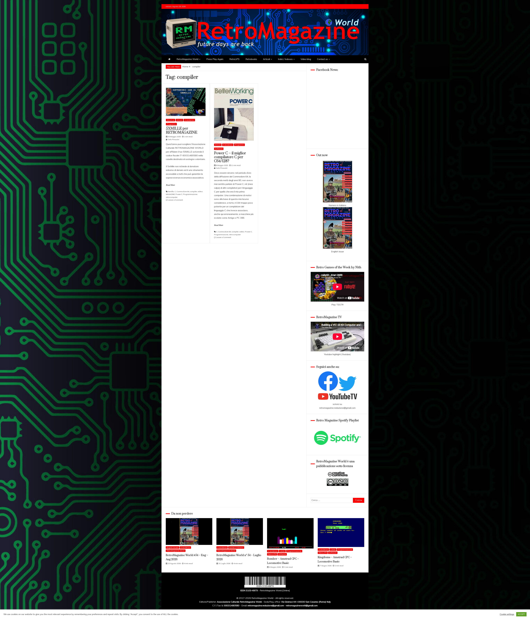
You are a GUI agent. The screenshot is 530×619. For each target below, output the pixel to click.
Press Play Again (214, 59)
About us (170, 120)
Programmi (171, 124)
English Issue (337, 251)
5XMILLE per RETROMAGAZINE (181, 130)
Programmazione (190, 194)
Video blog (306, 59)
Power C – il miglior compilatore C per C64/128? (230, 157)
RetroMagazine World (187, 59)
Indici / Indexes (285, 59)
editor (200, 191)
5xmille (171, 191)
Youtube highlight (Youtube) (337, 354)
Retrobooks (251, 59)
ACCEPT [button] (521, 614)
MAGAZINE (170, 194)
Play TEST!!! (337, 304)
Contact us (322, 59)
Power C (179, 194)
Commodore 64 (183, 191)
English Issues (172, 547)
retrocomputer (171, 197)
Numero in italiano (337, 205)
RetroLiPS (234, 59)
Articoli (266, 59)
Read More (170, 185)
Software (218, 149)
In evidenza (189, 120)
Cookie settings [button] (507, 614)
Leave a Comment (175, 200)
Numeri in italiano (236, 547)
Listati (282, 551)
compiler (193, 191)
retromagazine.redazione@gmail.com (337, 407)
